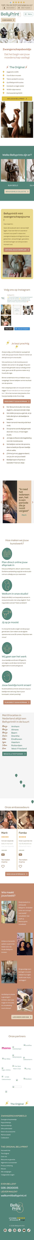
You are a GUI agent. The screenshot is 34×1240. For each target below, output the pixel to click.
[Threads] (19, 1230)
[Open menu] (28, 14)
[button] (1, 502)
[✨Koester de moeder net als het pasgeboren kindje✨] (17, 310)
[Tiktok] (28, 1230)
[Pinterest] (14, 1230)
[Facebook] (5, 1230)
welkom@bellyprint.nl (13, 1195)
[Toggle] (4, 850)
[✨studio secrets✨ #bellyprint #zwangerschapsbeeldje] (6, 310)
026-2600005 (9, 1187)
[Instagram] (10, 1230)
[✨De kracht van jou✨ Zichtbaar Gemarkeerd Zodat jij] (6, 321)
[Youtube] (24, 1230)
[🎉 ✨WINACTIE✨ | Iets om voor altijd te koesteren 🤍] (28, 310)
